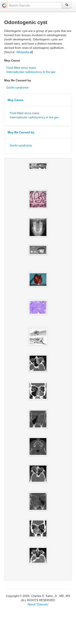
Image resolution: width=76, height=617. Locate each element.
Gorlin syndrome (17, 87)
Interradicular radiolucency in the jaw (30, 72)
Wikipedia (23, 52)
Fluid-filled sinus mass (21, 67)
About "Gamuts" (38, 604)
